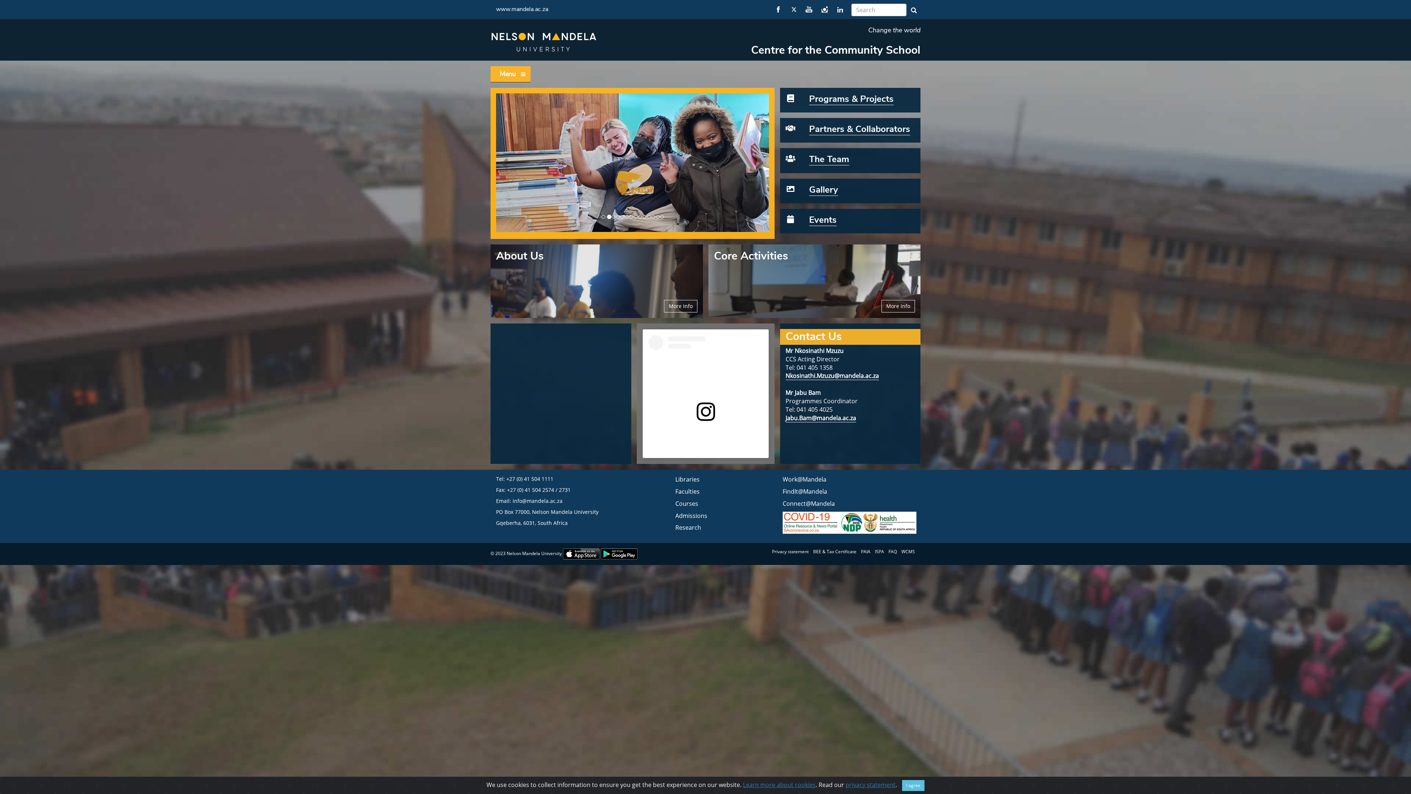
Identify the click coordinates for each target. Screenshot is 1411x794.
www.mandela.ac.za (522, 9)
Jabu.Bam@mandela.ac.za (821, 418)
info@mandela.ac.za (538, 500)
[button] (505, 162)
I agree (913, 785)
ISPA (879, 551)
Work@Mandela (804, 479)
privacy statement (870, 785)
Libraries (687, 479)
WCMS (908, 551)
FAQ (892, 551)
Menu (508, 73)
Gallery (823, 190)
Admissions (691, 516)
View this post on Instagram (684, 428)
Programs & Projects (851, 99)
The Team (829, 159)
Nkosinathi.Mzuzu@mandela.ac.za (832, 376)
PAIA (865, 551)
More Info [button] (681, 306)
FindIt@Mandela (805, 491)
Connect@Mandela (809, 504)
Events (823, 220)
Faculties (687, 491)
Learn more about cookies (779, 785)
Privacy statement (790, 551)
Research (688, 527)
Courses (686, 504)
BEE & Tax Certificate (835, 551)
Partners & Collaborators (859, 129)
